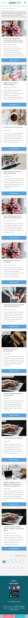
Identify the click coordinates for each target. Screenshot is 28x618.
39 (11, 560)
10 (5, 568)
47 (20, 561)
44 (8, 561)
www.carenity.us (10, 606)
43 (4, 561)
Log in (20, 616)
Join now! (8, 616)
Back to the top (21, 555)
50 (22, 568)
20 (9, 568)
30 (13, 568)
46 (16, 561)
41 (19, 560)
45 (12, 561)
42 (23, 560)
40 (15, 560)
